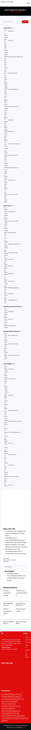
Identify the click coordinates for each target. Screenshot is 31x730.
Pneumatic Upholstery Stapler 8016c (14, 678)
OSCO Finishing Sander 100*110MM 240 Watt (15, 672)
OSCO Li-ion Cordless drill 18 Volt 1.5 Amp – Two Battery (15, 668)
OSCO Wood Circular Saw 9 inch (12, 676)
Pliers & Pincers (15, 12)
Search (25, 21)
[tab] (15, 567)
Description (8, 567)
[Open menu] (28, 3)
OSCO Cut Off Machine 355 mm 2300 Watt (15, 681)
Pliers (7, 561)
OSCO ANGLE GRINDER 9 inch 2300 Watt (15, 686)
